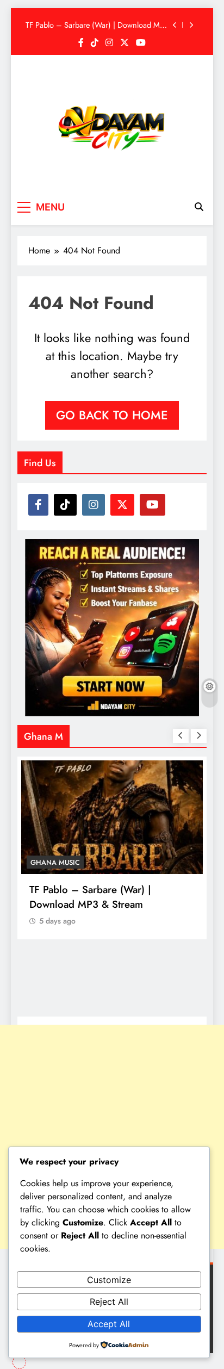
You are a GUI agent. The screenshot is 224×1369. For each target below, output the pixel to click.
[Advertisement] (112, 1137)
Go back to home (112, 415)
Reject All (109, 1301)
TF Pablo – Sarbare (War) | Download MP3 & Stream (97, 25)
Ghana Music (55, 862)
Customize (109, 1279)
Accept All (109, 1323)
